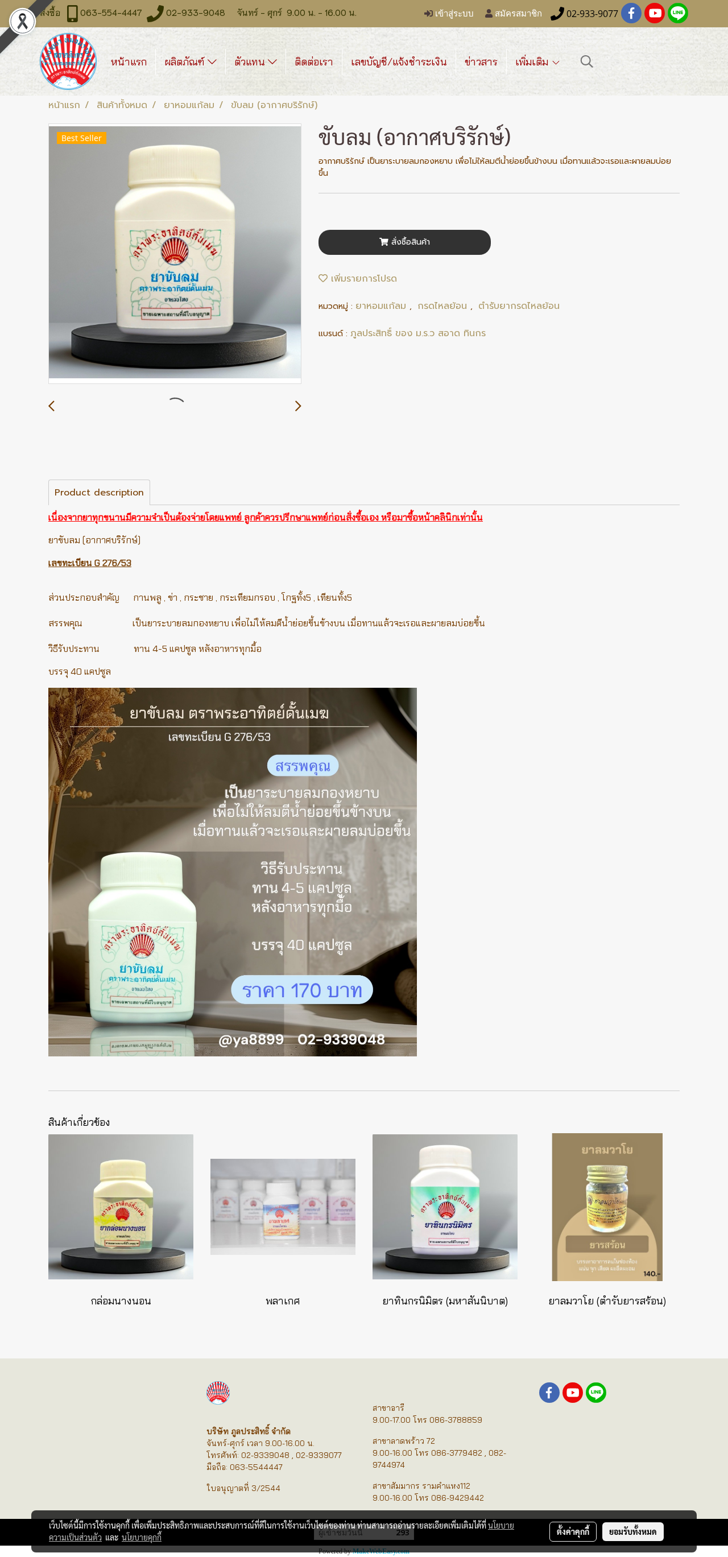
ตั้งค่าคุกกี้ (573, 1531)
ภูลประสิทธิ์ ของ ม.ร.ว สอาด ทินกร (418, 333)
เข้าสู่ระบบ (453, 14)
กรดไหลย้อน (443, 306)
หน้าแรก (129, 61)
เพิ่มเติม (533, 61)
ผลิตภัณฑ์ (186, 61)
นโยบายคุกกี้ (142, 1537)
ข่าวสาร (481, 61)
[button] (586, 61)
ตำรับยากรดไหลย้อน (519, 306)
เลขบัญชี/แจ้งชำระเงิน (399, 61)
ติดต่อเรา (314, 61)
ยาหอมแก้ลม (382, 306)
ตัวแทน (251, 61)
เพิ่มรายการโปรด (362, 279)
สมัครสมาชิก (517, 14)
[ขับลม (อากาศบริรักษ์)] (175, 254)
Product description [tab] (99, 492)
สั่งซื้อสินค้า (409, 242)
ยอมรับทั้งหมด (633, 1531)
